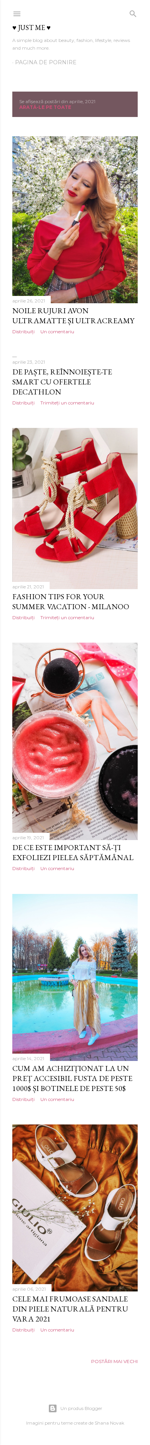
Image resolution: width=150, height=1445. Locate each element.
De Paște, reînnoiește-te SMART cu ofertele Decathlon (62, 382)
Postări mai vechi (114, 1361)
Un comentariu (57, 331)
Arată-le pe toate (45, 107)
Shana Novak (109, 1423)
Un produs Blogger (81, 1408)
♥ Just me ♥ (31, 27)
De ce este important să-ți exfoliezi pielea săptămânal (72, 852)
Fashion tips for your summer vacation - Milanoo (70, 601)
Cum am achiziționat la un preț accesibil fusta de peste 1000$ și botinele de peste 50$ (72, 1078)
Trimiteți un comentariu (67, 403)
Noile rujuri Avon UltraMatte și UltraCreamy (73, 316)
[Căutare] (133, 12)
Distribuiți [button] (23, 331)
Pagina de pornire (46, 62)
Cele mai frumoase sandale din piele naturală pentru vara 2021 (70, 1309)
